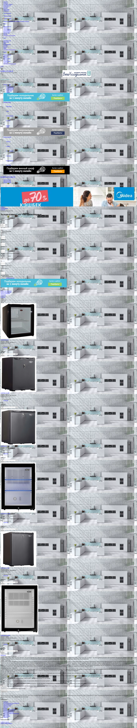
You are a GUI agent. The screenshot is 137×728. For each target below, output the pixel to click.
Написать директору (5, 726)
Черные (5, 34)
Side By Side (6, 32)
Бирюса (5, 47)
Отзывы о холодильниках (9, 709)
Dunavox (5, 56)
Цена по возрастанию (6, 292)
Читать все (3, 655)
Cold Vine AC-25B (5, 393)
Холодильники (7, 13)
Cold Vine (5, 62)
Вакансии (5, 717)
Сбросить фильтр (10, 278)
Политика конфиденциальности (11, 713)
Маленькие (6, 41)
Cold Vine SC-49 (4, 339)
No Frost (5, 27)
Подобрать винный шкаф (9, 63)
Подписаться (4, 691)
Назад (4, 23)
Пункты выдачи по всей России (11, 703)
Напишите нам (7, 5)
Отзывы (5, 8)
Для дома (5, 59)
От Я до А (3, 296)
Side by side (9, 90)
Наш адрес (6, 6)
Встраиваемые (6, 31)
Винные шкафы (7, 18)
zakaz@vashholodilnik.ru (6, 723)
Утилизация (6, 9)
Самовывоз (6, 10)
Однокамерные (7, 30)
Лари (4, 43)
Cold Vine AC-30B (5, 446)
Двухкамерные (7, 29)
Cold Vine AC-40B (5, 568)
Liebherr (5, 57)
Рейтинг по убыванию (6, 291)
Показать (3, 278)
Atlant (4, 48)
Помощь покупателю (8, 710)
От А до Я (3, 294)
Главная (5, 1)
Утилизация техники (8, 712)
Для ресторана (6, 58)
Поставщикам (6, 716)
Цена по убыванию (5, 293)
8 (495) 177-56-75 (7, 71)
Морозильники (7, 15)
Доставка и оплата (7, 4)
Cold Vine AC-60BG (5, 635)
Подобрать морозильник (9, 49)
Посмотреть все (7, 26)
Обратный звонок (5, 79)
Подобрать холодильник (9, 35)
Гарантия (5, 3)
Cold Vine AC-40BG (5, 513)
